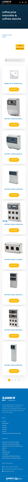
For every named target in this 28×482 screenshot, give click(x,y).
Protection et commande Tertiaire (10, 442)
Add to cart (14, 89)
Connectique (5, 454)
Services (4, 429)
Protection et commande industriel (11, 444)
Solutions (4, 427)
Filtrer (19, 45)
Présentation (5, 423)
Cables (4, 450)
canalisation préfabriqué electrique (11, 456)
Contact (4, 431)
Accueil (4, 421)
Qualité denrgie (6, 452)
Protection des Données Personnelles (11, 433)
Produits (4, 425)
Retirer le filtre (20, 48)
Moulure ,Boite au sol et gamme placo (11, 458)
